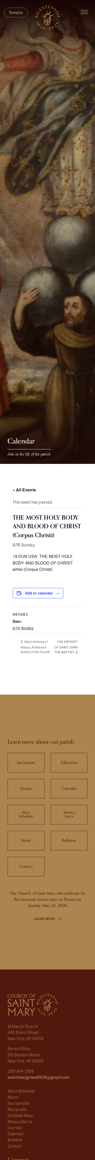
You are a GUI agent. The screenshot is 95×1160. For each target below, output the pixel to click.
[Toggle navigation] (84, 12)
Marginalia (17, 1109)
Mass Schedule (21, 1091)
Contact (15, 1146)
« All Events (24, 490)
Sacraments (19, 1103)
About (13, 1097)
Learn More (45, 918)
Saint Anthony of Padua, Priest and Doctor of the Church (35, 646)
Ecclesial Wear (20, 1115)
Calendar (16, 1134)
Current (15, 1127)
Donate (16, 12)
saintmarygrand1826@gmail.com (38, 1077)
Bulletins (15, 1140)
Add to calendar (39, 593)
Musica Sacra (20, 1121)
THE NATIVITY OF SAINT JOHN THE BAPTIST (66, 646)
